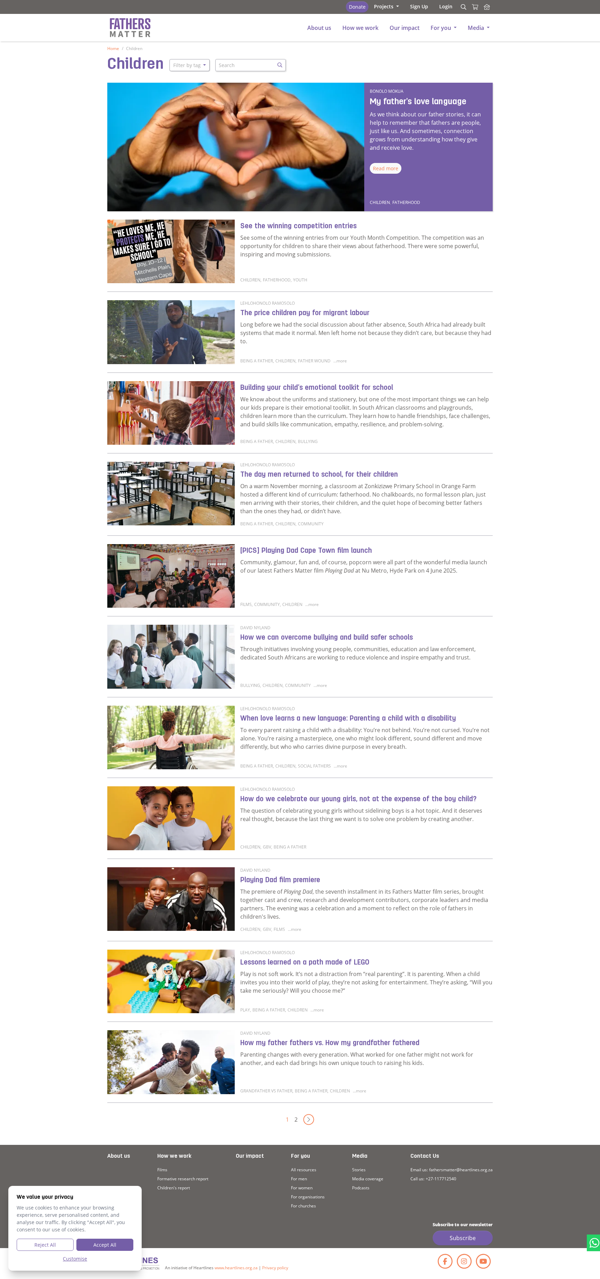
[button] (386, 6)
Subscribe (463, 1238)
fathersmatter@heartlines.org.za (461, 1170)
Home (113, 48)
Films (162, 1170)
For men (299, 1179)
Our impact (250, 1156)
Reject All (45, 1244)
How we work (174, 1156)
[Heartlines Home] (487, 7)
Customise (75, 1258)
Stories (359, 1170)
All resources (303, 1170)
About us (118, 1156)
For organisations (308, 1197)
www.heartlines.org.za (236, 1268)
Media (359, 1156)
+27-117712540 (441, 1179)
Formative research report (182, 1179)
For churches (303, 1206)
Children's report (173, 1188)
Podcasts (360, 1188)
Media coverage (367, 1179)
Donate (357, 6)
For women (301, 1188)
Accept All (104, 1244)
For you (300, 1156)
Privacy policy (275, 1268)
